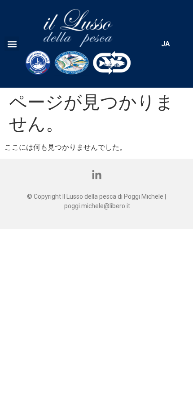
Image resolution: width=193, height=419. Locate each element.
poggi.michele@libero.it (97, 206)
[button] (11, 43)
